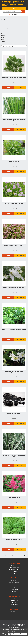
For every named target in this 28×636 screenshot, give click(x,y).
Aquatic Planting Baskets (14, 413)
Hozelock (3, 30)
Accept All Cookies (21, 634)
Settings (4, 634)
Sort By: (3, 46)
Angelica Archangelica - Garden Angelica (14, 329)
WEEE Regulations (14, 589)
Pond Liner (14, 598)
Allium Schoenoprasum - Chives (14, 203)
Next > (24, 555)
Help (14, 573)
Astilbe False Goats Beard (14, 497)
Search (23, 11)
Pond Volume (14, 602)
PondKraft (4, 24)
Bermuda (3, 35)
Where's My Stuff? (14, 571)
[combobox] (14, 11)
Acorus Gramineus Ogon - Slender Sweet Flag (14, 120)
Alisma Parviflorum (14, 161)
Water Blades (4, 32)
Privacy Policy (14, 591)
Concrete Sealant (14, 604)
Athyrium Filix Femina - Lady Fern (14, 539)
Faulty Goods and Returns (14, 569)
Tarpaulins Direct (14, 611)
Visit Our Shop (14, 580)
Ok (14, 8)
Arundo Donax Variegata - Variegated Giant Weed (14, 456)
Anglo (2, 26)
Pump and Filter (14, 600)
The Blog (14, 584)
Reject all (11, 634)
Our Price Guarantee (14, 582)
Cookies (14, 586)
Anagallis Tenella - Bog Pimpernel (14, 245)
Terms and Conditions (14, 587)
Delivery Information (14, 567)
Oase (2, 22)
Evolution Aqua (5, 28)
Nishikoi (3, 39)
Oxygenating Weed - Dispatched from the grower (14, 78)
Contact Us (14, 565)
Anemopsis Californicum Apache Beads (14, 287)
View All (3, 41)
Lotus (2, 37)
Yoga (2, 33)
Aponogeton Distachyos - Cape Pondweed (14, 372)
